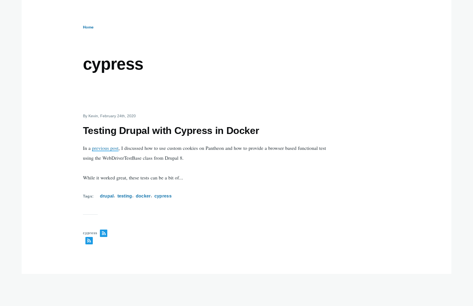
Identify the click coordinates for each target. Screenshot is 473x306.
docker (143, 196)
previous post (105, 148)
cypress (163, 196)
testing (124, 196)
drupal (107, 196)
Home (88, 27)
